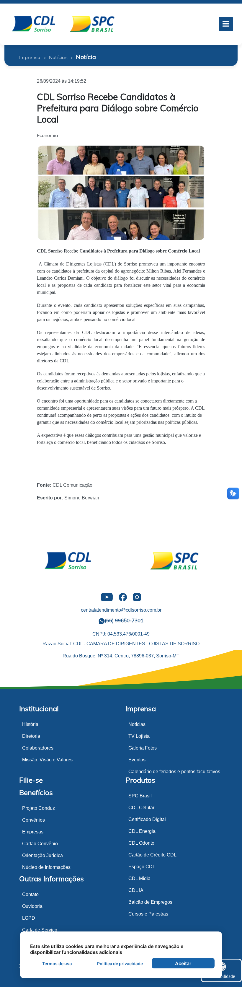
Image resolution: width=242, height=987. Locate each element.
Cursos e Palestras (148, 913)
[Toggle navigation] (226, 24)
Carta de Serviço (39, 929)
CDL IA (135, 890)
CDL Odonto (141, 843)
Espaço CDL (141, 866)
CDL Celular (141, 807)
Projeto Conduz (38, 808)
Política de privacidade (120, 963)
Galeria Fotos (142, 747)
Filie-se (31, 780)
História (30, 724)
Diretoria (31, 736)
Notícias (136, 724)
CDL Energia (142, 831)
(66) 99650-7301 (124, 620)
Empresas (32, 831)
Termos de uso (57, 963)
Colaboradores (37, 747)
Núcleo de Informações (46, 867)
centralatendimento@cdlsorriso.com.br (121, 610)
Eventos (136, 759)
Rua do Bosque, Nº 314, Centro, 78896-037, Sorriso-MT (121, 655)
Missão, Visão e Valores (47, 759)
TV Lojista (139, 736)
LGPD (28, 918)
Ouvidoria (32, 906)
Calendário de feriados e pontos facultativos (174, 771)
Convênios (33, 819)
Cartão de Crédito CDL (152, 854)
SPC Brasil (140, 795)
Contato (30, 894)
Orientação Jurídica (42, 855)
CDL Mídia (139, 878)
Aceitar (183, 963)
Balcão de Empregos (150, 902)
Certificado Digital (147, 819)
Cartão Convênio (40, 843)
